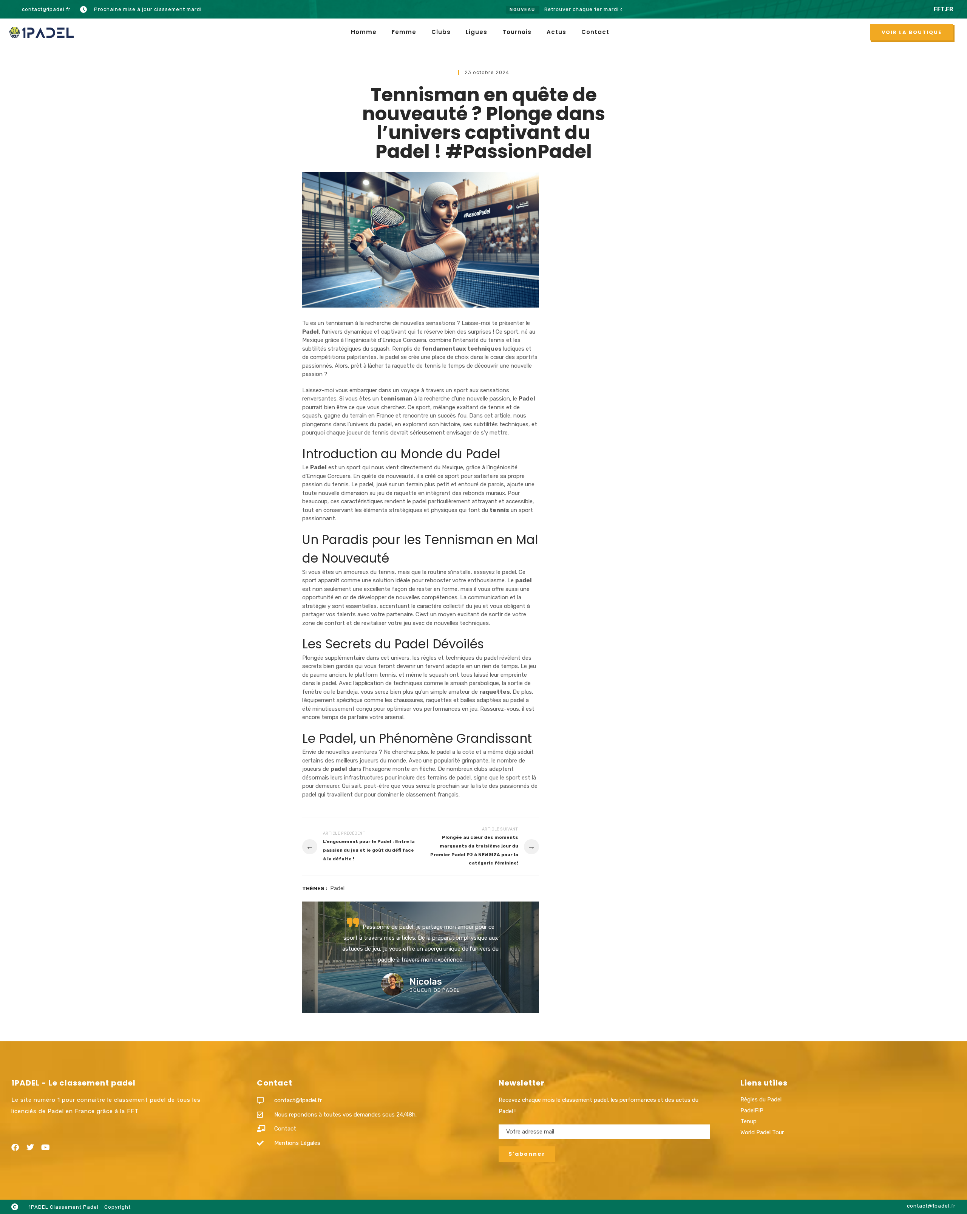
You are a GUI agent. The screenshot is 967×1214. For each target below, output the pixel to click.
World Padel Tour (762, 1132)
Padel (337, 888)
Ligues (476, 32)
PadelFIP (751, 1110)
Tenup (748, 1121)
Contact (595, 32)
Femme (404, 32)
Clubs (441, 32)
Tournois (516, 32)
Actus (556, 32)
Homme (364, 32)
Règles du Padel (761, 1099)
